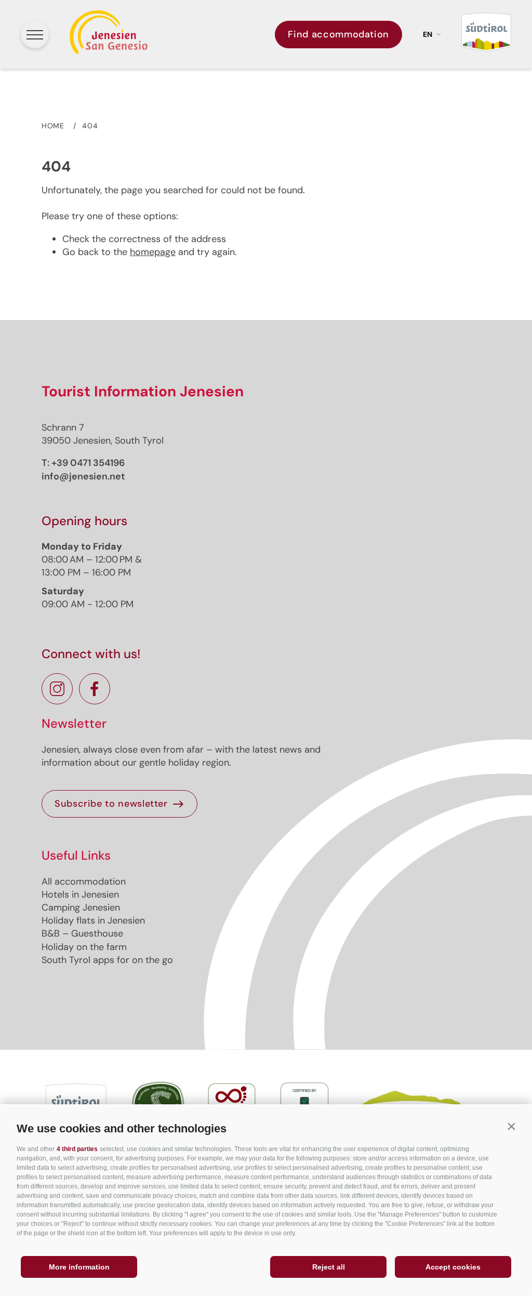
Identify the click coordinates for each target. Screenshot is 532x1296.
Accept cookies (453, 1267)
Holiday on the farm (84, 947)
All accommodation (84, 881)
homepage (153, 252)
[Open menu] (35, 34)
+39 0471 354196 (88, 463)
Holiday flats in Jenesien (93, 920)
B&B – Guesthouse (82, 933)
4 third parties (77, 1149)
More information (79, 1267)
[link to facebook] (94, 688)
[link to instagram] (57, 688)
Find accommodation (338, 34)
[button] (511, 1126)
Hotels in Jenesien (80, 894)
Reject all (328, 1267)
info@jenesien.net (83, 476)
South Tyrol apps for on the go (107, 960)
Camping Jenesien (81, 907)
